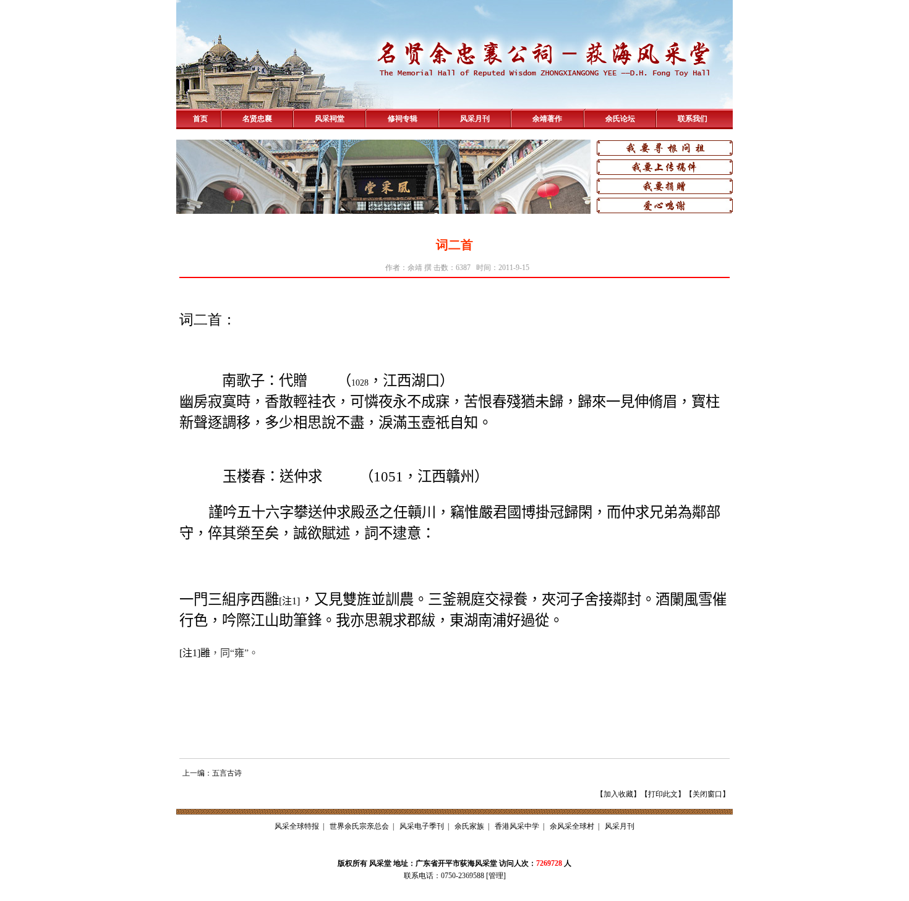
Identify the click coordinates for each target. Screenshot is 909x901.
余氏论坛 (620, 118)
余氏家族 (469, 826)
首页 (200, 118)
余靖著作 (547, 118)
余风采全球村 (572, 826)
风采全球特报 (297, 826)
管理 (496, 875)
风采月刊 (475, 118)
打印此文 (663, 794)
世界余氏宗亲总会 (359, 826)
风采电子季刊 (421, 826)
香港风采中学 (517, 826)
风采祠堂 (329, 118)
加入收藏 (618, 794)
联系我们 (692, 118)
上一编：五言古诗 (212, 773)
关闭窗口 (707, 794)
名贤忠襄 (257, 118)
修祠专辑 (402, 118)
